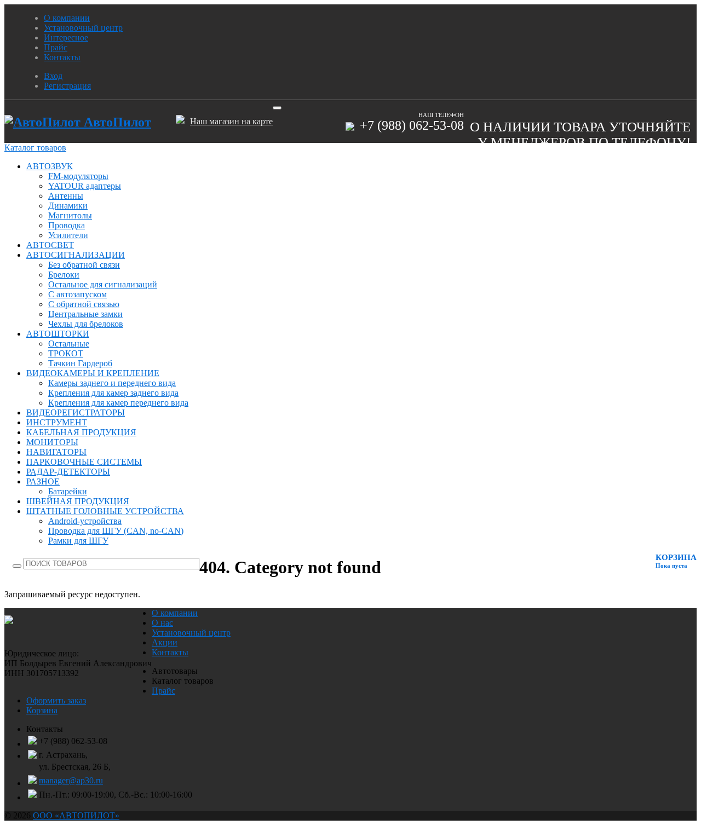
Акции (164, 642)
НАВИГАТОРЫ (56, 452)
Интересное (66, 37)
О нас (162, 622)
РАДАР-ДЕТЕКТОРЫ (68, 471)
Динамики (68, 205)
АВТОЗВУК (49, 166)
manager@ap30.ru (71, 780)
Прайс (55, 47)
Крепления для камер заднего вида (113, 392)
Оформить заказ (56, 700)
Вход (53, 75)
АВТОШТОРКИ (57, 333)
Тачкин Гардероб (80, 363)
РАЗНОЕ (43, 481)
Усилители (68, 235)
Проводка (66, 225)
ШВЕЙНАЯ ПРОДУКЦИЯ (77, 501)
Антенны (65, 195)
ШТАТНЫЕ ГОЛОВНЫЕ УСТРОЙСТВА (105, 511)
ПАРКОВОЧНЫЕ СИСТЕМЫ (84, 461)
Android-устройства (85, 521)
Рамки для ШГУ (78, 540)
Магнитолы (70, 215)
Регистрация (67, 85)
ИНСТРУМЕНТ (56, 422)
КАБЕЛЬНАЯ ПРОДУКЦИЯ (81, 432)
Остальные (68, 343)
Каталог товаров (35, 147)
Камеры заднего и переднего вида (112, 383)
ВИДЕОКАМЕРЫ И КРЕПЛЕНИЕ (92, 373)
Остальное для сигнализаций (102, 284)
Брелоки (63, 274)
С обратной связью (83, 304)
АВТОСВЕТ (50, 245)
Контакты (62, 57)
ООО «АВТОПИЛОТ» (76, 815)
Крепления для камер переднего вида (118, 402)
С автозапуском (77, 294)
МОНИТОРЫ (52, 442)
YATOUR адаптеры (84, 186)
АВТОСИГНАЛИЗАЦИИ (75, 254)
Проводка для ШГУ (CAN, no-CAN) (115, 530)
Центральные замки (85, 314)
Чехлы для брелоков (85, 323)
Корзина (42, 710)
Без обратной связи (84, 264)
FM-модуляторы (78, 176)
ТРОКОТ (65, 353)
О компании (67, 17)
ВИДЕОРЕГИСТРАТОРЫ (75, 412)
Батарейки (67, 491)
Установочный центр (83, 27)
